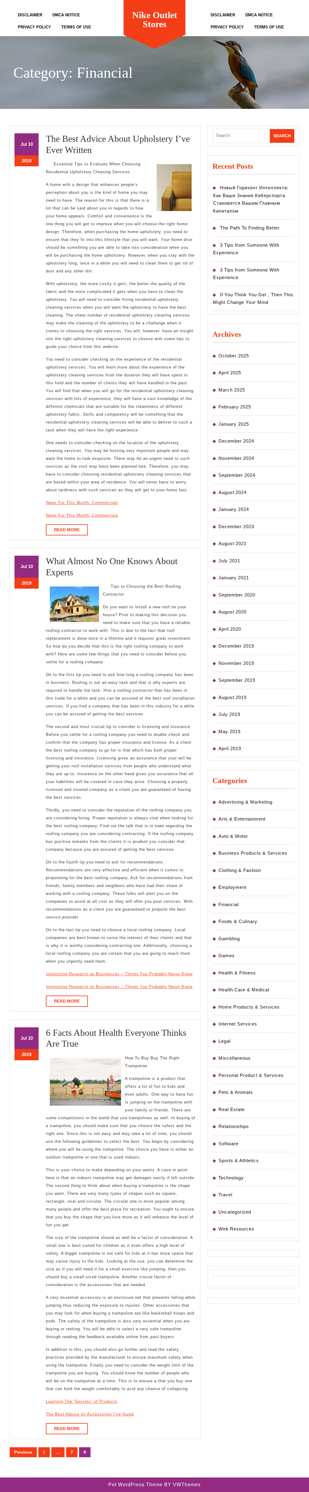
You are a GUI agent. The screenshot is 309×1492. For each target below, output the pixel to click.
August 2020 (232, 611)
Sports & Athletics (238, 1160)
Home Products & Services (249, 1006)
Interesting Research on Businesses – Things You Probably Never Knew (119, 974)
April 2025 (229, 372)
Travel (225, 1194)
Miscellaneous (234, 1058)
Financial (228, 904)
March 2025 (231, 389)
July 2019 (229, 714)
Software (228, 1143)
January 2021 (233, 577)
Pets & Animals (235, 1092)
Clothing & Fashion (239, 870)
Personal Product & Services (251, 1075)
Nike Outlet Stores (154, 19)
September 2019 (236, 680)
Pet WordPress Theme (135, 1484)
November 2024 (236, 458)
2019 (26, 160)
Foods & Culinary (237, 921)
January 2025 (233, 424)
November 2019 (236, 663)
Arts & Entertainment (242, 818)
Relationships (233, 1126)
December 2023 (236, 526)
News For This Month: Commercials (82, 502)
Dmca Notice (66, 15)
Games (226, 955)
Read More (71, 531)
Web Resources (236, 1228)
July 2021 (229, 560)
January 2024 (233, 509)
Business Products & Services (252, 853)
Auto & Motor (233, 836)
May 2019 (229, 731)
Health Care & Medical (243, 989)
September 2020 (236, 594)
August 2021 (232, 543)
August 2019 (232, 697)
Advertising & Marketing (245, 802)
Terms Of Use (76, 27)
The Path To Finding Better (250, 227)
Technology (231, 1177)
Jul (24, 144)
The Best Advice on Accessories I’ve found (90, 1414)
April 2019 (229, 748)
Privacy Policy (34, 27)
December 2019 (236, 645)
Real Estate (231, 1109)
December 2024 (236, 441)
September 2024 (236, 475)
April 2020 (229, 629)
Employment (232, 887)
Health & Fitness (237, 972)
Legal (224, 1041)
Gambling (229, 938)
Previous (23, 1452)
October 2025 (233, 355)
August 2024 (232, 492)
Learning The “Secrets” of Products (81, 1401)
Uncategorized (234, 1211)
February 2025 (234, 406)
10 (30, 144)
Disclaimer (30, 15)
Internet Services (237, 1023)
